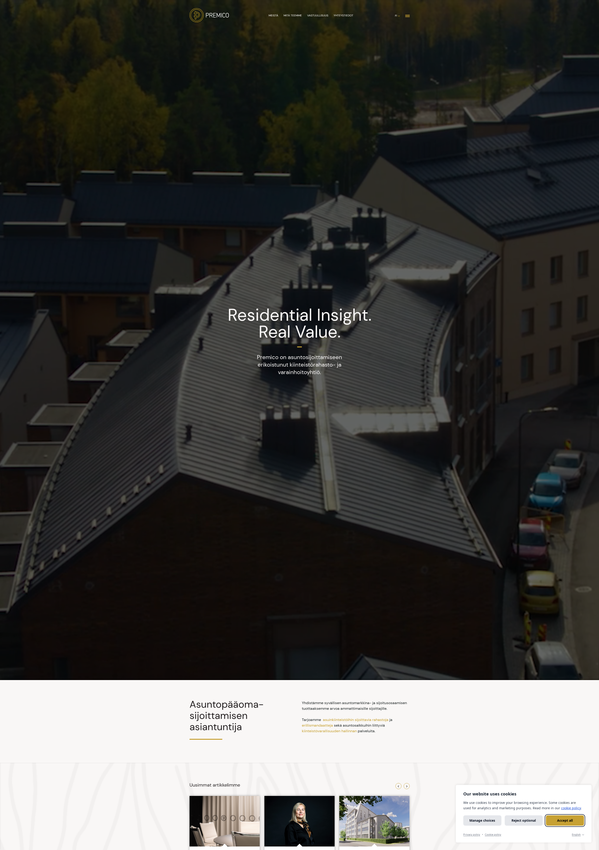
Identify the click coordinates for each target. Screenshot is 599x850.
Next (407, 786)
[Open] (407, 15)
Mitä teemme (293, 15)
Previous (398, 786)
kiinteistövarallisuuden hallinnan (329, 731)
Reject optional (523, 820)
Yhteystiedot (343, 15)
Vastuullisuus (317, 15)
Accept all (565, 820)
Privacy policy (471, 834)
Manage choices (482, 820)
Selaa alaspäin (298, 671)
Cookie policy (493, 834)
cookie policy (571, 808)
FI (396, 16)
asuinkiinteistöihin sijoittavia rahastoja (355, 719)
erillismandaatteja (317, 725)
